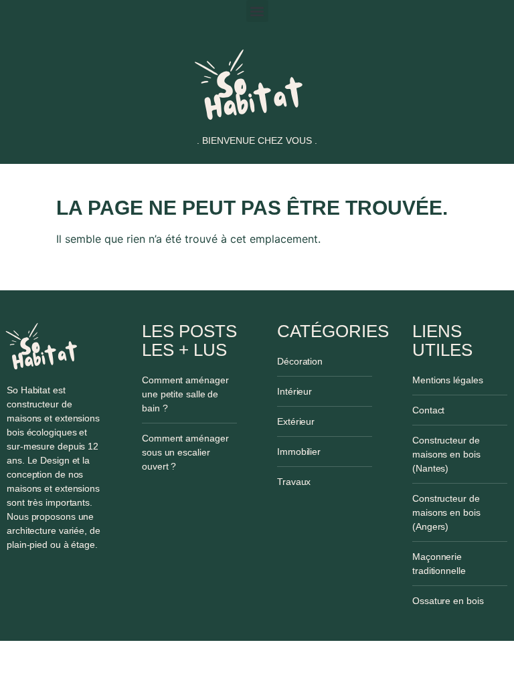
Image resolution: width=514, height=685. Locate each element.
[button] (257, 11)
